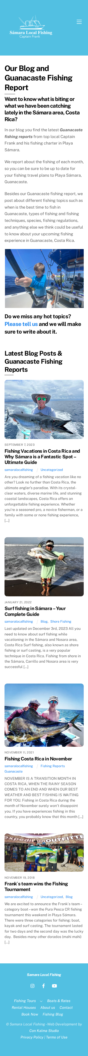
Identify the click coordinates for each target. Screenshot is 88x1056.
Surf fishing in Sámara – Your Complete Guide (35, 611)
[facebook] (43, 985)
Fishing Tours (25, 1001)
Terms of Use (56, 1037)
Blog (44, 621)
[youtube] (54, 985)
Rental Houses (24, 1007)
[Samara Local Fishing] (31, 42)
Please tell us (21, 324)
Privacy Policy (32, 1037)
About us (47, 1007)
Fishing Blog (53, 1014)
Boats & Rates (58, 1001)
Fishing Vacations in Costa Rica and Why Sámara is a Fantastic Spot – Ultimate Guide (42, 456)
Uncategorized (52, 470)
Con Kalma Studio (44, 1031)
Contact (66, 1007)
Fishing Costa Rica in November (38, 759)
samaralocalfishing (19, 470)
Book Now (29, 1014)
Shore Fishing (60, 621)
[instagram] (32, 985)
